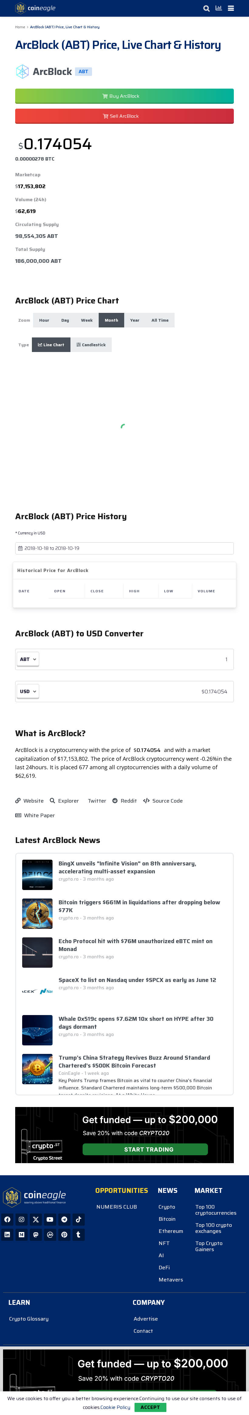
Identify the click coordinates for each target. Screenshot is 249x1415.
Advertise (146, 1319)
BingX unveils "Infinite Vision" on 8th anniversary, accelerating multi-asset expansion (127, 867)
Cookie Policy (115, 1407)
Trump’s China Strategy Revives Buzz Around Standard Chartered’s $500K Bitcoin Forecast (134, 1061)
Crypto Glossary (29, 1319)
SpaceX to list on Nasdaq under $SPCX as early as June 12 (137, 979)
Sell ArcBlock (124, 116)
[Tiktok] (79, 1220)
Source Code (167, 801)
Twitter (96, 801)
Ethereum (171, 1231)
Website (33, 801)
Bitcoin (167, 1219)
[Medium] (21, 1235)
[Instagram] (21, 1220)
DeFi (164, 1267)
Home (20, 27)
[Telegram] (64, 1220)
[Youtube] (50, 1220)
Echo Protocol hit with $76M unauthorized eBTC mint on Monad (136, 944)
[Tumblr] (79, 1235)
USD (25, 691)
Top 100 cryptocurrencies (216, 1210)
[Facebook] (7, 1220)
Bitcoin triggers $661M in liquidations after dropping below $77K (139, 906)
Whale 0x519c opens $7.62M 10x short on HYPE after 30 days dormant (136, 1022)
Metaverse (171, 1279)
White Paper (39, 815)
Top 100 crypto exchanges (213, 1228)
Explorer (68, 801)
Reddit (128, 801)
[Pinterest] (64, 1235)
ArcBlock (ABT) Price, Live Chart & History (65, 27)
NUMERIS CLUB (116, 1207)
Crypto (167, 1207)
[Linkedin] (7, 1235)
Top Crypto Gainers (209, 1246)
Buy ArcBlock (124, 96)
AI (161, 1255)
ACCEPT (150, 1407)
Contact (143, 1331)
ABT (25, 659)
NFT (164, 1243)
